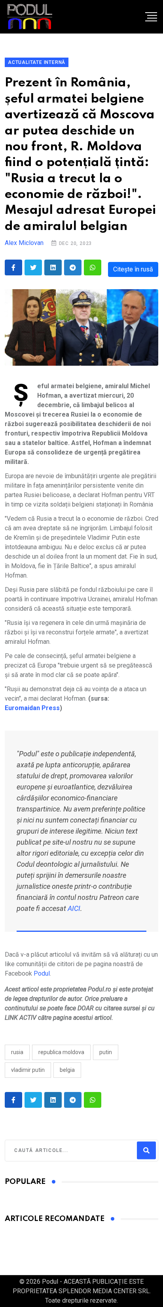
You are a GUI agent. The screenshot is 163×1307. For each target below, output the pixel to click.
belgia (67, 1070)
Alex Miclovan (24, 243)
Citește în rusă (133, 269)
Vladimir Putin (28, 1070)
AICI (74, 908)
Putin (105, 1052)
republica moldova (61, 1052)
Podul (42, 973)
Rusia (17, 1052)
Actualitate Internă (36, 62)
